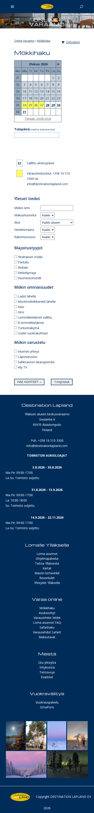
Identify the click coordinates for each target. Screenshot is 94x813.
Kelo (21, 307)
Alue (17, 222)
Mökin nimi (22, 208)
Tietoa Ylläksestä (47, 563)
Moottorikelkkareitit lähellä (37, 301)
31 (24, 112)
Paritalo (23, 262)
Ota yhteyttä (47, 662)
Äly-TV (22, 367)
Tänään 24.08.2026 (37, 119)
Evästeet (47, 677)
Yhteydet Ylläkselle (47, 583)
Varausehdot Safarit (47, 632)
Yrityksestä (47, 667)
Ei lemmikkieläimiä (31, 323)
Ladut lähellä (27, 296)
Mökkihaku (43, 41)
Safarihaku (47, 627)
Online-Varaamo (24, 41)
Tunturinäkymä (28, 328)
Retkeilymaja (27, 273)
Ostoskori (73, 42)
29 (53, 105)
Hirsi (21, 312)
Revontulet (47, 578)
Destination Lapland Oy (70, 797)
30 (58, 105)
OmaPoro (47, 707)
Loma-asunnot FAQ (47, 622)
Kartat (47, 568)
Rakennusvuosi (24, 237)
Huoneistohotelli (29, 278)
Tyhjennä (62, 382)
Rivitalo (23, 267)
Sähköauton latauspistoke (36, 362)
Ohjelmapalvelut (47, 558)
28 (47, 105)
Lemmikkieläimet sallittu (35, 317)
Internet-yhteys (28, 351)
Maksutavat (47, 637)
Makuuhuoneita (25, 215)
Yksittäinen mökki (30, 257)
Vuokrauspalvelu (47, 702)
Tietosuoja (47, 672)
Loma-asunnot (47, 554)
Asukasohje (47, 613)
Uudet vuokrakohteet (33, 333)
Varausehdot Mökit (47, 618)
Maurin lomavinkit (47, 573)
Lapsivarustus (27, 357)
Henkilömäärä (24, 230)
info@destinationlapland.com (47, 446)
